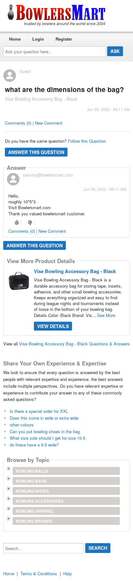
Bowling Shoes (32, 491)
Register (64, 39)
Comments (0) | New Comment (33, 123)
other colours (22, 425)
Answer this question (36, 152)
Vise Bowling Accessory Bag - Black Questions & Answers (74, 344)
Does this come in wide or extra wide (44, 418)
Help (67, 573)
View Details (53, 326)
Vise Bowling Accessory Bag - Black (75, 271)
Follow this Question (87, 141)
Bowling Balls (32, 471)
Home (15, 39)
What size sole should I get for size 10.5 (47, 438)
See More (106, 315)
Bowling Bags (31, 481)
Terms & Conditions (38, 573)
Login (38, 39)
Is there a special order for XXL (39, 411)
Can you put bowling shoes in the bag (45, 431)
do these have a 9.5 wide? (34, 445)
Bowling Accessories (40, 501)
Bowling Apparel (35, 511)
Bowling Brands (34, 521)
